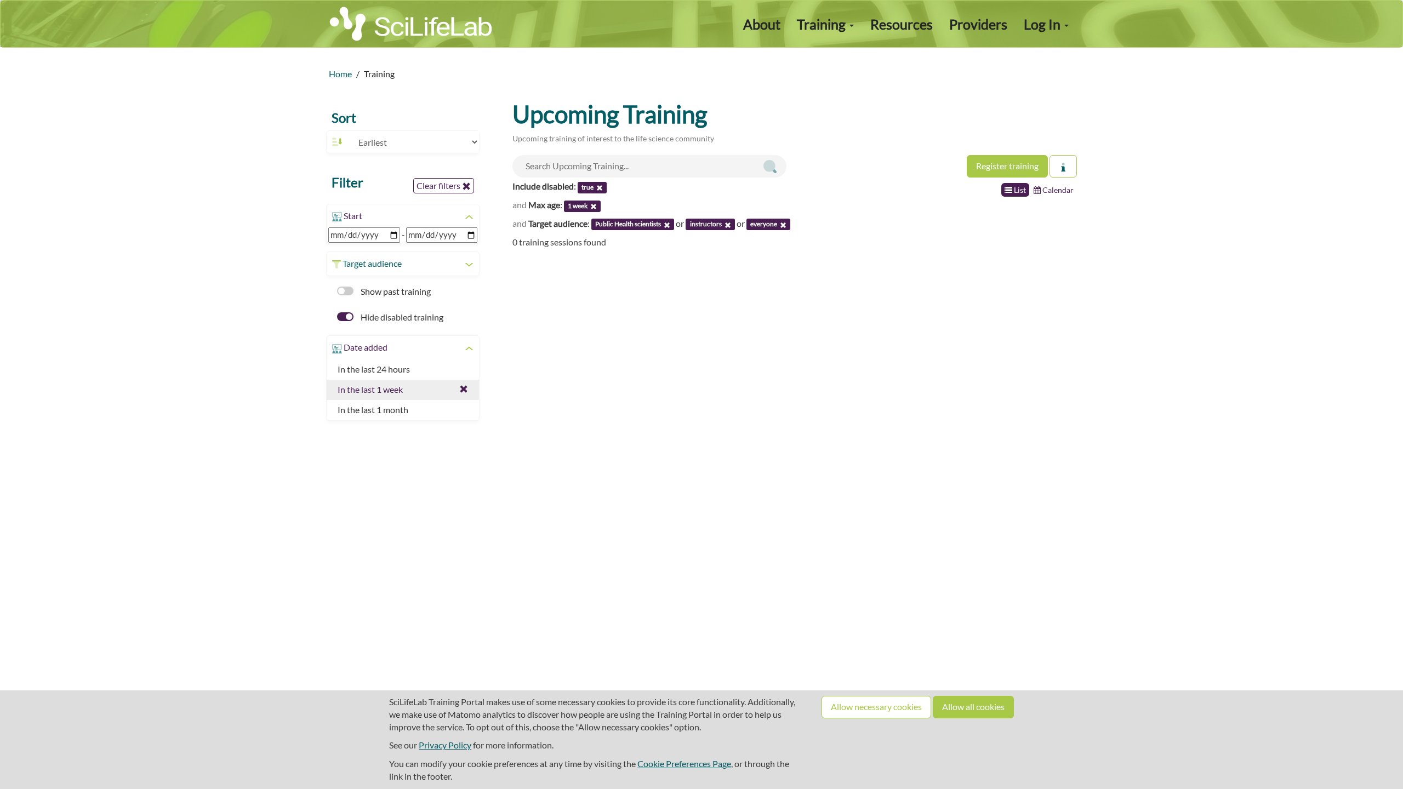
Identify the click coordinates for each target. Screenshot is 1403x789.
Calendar (1057, 190)
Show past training (395, 291)
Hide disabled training (401, 317)
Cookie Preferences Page (684, 763)
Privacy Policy (445, 745)
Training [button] (822, 24)
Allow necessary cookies (876, 706)
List (1019, 190)
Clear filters (439, 185)
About (761, 24)
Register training (1007, 166)
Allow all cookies (973, 706)
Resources (901, 24)
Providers (978, 24)
